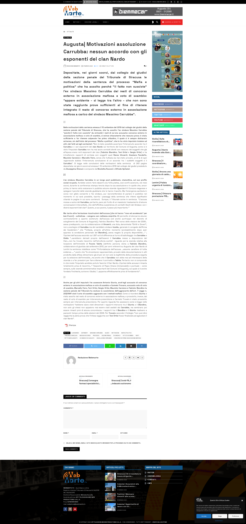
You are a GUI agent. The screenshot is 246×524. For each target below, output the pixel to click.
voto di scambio (128, 335)
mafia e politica (126, 333)
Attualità (70, 31)
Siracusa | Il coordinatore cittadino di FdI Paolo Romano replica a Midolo (160, 162)
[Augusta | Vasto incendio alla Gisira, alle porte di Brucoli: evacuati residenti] (178, 153)
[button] (242, 500)
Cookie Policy (219, 520)
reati (137, 335)
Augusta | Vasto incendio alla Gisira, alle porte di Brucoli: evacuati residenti (162, 151)
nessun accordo (85, 335)
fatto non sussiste (70, 338)
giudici (107, 333)
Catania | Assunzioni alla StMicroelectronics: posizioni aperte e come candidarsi (128, 485)
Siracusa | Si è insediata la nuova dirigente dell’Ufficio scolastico (129, 475)
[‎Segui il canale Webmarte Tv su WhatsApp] (181, 2)
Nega (219, 516)
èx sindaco (116, 335)
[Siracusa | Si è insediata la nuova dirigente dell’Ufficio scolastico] (110, 477)
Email (95, 433)
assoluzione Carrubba (104, 338)
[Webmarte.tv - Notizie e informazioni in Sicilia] (73, 11)
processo (96, 335)
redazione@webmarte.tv (76, 504)
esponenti (84, 333)
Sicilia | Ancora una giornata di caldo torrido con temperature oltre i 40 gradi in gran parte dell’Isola (161, 173)
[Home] (64, 32)
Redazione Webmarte (88, 357)
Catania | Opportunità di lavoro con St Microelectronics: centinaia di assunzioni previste (128, 505)
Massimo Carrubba (96, 333)
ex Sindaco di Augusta (87, 338)
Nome (66, 433)
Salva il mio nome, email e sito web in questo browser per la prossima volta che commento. (103, 443)
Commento (68, 408)
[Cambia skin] (153, 22)
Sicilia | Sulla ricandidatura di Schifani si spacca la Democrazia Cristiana (161, 140)
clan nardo (75, 333)
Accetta (204, 516)
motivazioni (115, 333)
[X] (174, 2)
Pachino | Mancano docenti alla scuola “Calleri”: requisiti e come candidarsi (128, 495)
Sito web (123, 433)
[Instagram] (171, 2)
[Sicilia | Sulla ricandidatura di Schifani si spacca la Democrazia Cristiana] (178, 142)
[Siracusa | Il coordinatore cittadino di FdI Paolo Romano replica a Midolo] (178, 164)
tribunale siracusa (70, 335)
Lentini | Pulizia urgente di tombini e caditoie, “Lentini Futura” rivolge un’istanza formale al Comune (162, 184)
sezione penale (106, 335)
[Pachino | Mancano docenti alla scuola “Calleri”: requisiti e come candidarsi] (110, 497)
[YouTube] (178, 2)
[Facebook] (168, 2)
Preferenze (235, 516)
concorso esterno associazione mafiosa (127, 338)
